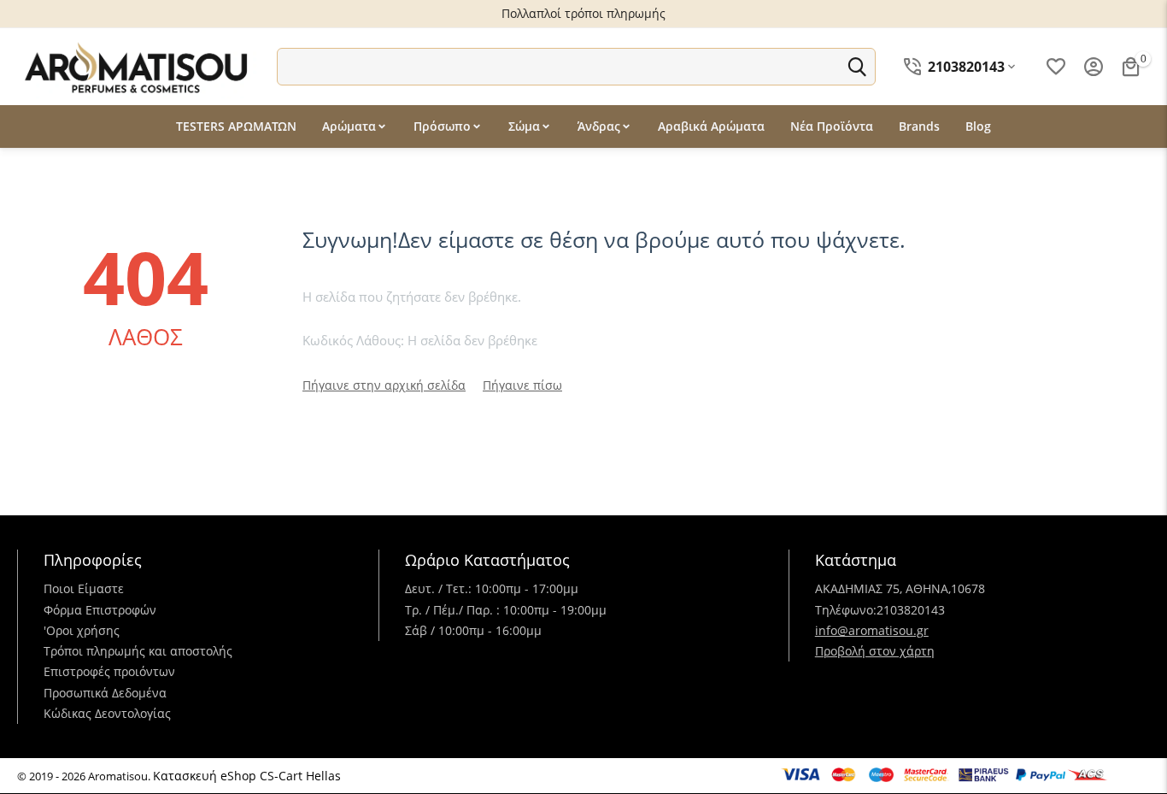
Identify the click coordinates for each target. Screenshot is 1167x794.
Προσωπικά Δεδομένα (105, 693)
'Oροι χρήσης (82, 630)
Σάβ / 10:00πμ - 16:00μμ (473, 630)
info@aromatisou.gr (872, 630)
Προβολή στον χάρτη (875, 651)
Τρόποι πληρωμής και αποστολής (138, 651)
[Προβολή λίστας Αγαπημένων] (1056, 66)
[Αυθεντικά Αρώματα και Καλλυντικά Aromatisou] (136, 65)
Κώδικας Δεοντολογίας (107, 713)
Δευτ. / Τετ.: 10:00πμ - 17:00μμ (491, 588)
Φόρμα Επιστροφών (100, 610)
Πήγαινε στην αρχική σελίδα (384, 385)
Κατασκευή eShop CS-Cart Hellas (247, 776)
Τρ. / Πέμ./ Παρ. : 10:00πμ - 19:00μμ (506, 610)
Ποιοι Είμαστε (84, 588)
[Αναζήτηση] (857, 66)
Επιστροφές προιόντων (109, 671)
